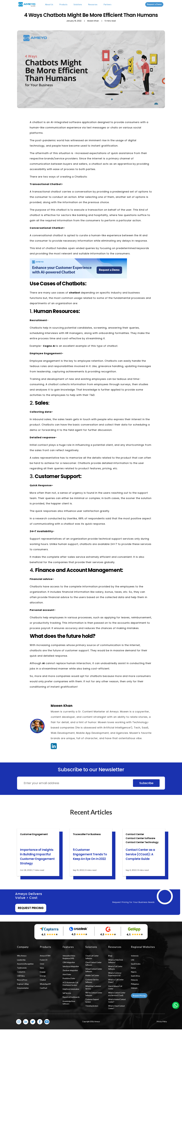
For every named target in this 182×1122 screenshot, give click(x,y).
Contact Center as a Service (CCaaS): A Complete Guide (140, 854)
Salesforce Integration (71, 966)
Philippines (135, 984)
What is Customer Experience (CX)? (115, 974)
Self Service (67, 993)
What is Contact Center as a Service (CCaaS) (116, 994)
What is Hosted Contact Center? (117, 1000)
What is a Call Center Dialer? (116, 981)
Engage (42, 972)
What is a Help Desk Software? (115, 961)
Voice (42, 968)
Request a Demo (154, 4)
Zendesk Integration (70, 970)
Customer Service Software (92, 981)
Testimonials (22, 968)
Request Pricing (31, 908)
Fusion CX (43, 960)
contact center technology (142, 842)
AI (43, 663)
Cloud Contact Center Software (93, 963)
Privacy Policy (162, 1021)
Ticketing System (91, 1006)
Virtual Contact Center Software (93, 970)
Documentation (23, 988)
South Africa (135, 976)
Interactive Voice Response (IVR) (69, 957)
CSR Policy (21, 976)
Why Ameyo (21, 956)
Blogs (110, 956)
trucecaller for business (87, 834)
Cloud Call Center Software (92, 957)
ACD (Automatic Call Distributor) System (70, 983)
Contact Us (21, 972)
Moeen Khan (62, 705)
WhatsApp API (45, 984)
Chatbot (43, 980)
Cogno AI (49, 346)
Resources (92, 4)
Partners (107, 4)
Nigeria (133, 972)
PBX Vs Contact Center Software (93, 994)
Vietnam (134, 988)
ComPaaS (43, 988)
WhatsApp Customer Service (93, 987)
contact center (135, 834)
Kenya (133, 968)
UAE (132, 960)
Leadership (21, 960)
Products (63, 4)
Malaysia (134, 980)
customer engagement (34, 834)
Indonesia (134, 956)
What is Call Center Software (115, 967)
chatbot (75, 292)
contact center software (140, 838)
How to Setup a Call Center (115, 987)
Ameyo (97, 1021)
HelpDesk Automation (71, 989)
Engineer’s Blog (23, 984)
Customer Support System (92, 1000)
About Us (49, 4)
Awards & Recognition (25, 964)
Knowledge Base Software (69, 1002)
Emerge (43, 976)
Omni (42, 964)
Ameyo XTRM (45, 956)
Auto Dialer (67, 974)
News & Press (22, 980)
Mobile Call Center (92, 975)
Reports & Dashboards (71, 997)
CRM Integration (69, 962)
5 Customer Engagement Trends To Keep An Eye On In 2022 (90, 854)
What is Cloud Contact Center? (116, 1007)
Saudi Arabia (135, 964)
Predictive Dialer (69, 978)
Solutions (78, 4)
